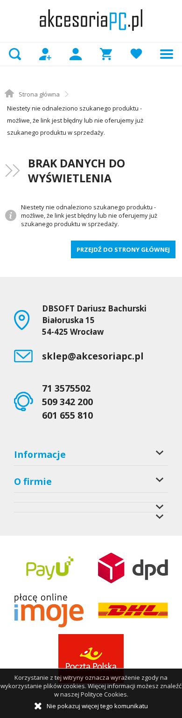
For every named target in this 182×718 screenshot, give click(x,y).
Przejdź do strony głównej (123, 249)
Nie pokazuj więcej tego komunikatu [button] (97, 706)
